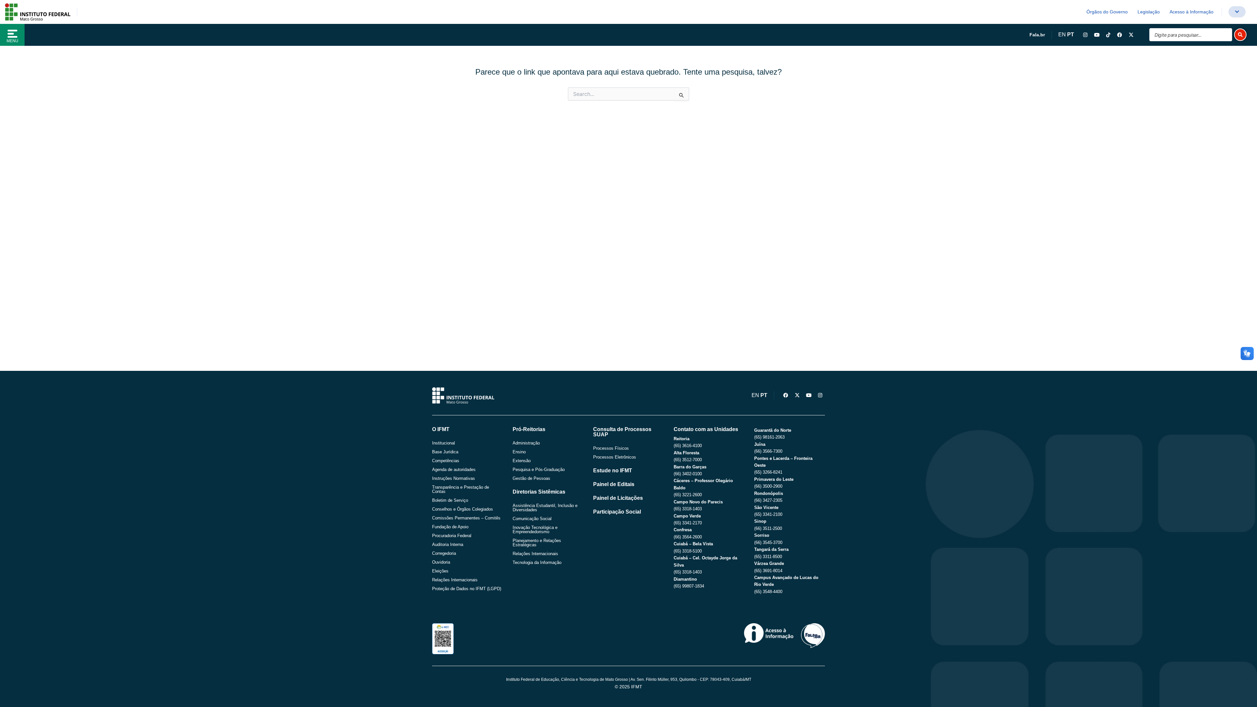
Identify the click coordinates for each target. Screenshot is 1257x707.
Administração (526, 443)
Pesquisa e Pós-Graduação (539, 469)
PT (1070, 34)
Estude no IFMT (612, 470)
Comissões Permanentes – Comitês (466, 518)
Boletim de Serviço (450, 500)
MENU (12, 41)
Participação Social (617, 512)
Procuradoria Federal (451, 535)
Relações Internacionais (455, 579)
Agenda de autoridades (454, 469)
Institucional (443, 443)
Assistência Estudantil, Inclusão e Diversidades (545, 507)
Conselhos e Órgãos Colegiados (462, 509)
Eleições (440, 571)
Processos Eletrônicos (614, 457)
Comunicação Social (532, 518)
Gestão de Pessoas (531, 478)
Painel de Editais (613, 484)
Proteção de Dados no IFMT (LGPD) (466, 588)
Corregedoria (444, 553)
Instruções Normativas (453, 478)
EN (1062, 34)
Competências (445, 460)
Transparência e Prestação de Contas (460, 489)
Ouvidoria (441, 562)
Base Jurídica (445, 451)
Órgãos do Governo (1107, 11)
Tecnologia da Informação (537, 562)
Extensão (522, 460)
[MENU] (12, 34)
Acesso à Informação (1191, 11)
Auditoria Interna (447, 544)
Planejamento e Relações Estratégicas (537, 542)
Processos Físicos (611, 448)
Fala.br (1037, 34)
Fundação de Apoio (450, 526)
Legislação (1149, 11)
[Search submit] (1240, 34)
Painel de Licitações (618, 498)
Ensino (519, 451)
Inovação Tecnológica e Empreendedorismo (535, 529)
